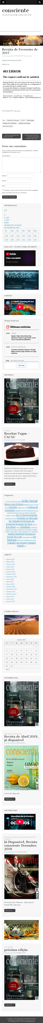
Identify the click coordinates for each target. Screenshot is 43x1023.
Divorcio (13, 515)
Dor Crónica (22, 515)
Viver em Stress (8, 126)
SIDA (18, 540)
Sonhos (22, 540)
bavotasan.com (30, 1021)
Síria (35, 540)
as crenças (8, 501)
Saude (20, 733)
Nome (4, 176)
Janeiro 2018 (10, 586)
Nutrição (7, 430)
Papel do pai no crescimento (24, 529)
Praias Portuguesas (23, 531)
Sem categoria (8, 947)
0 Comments (28, 56)
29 (36, 662)
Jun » (8, 669)
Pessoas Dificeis (13, 531)
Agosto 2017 (10, 596)
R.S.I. (30, 531)
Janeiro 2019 (10, 572)
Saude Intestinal (16, 534)
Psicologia (27, 837)
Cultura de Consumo (13, 120)
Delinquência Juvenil (20, 510)
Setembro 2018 (11, 577)
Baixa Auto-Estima (13, 504)
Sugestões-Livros (28, 540)
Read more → (10, 484)
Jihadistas (25, 527)
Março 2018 (10, 584)
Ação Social (29, 501)
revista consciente (8, 46)
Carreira (13, 507)
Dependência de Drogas (32, 510)
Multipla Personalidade (9, 123)
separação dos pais (27, 537)
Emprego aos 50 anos (11, 518)
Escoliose (11, 527)
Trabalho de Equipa (24, 123)
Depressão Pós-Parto (12, 512)
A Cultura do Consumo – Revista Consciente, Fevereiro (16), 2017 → (32, 136)
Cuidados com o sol (22, 507)
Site (3, 186)
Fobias (18, 527)
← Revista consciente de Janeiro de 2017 (11, 136)
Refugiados (35, 531)
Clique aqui (17, 111)
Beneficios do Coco (28, 504)
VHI (25, 546)
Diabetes (27, 512)
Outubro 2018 (11, 574)
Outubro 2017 (11, 591)
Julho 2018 (10, 579)
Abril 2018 (9, 581)
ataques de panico (16, 501)
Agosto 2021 (10, 559)
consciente (15, 10)
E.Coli (23, 120)
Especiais (7, 837)
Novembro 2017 (11, 589)
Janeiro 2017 (10, 601)
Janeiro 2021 (10, 564)
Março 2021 (10, 562)
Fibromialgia (30, 120)
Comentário (6, 156)
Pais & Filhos (13, 529)
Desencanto (21, 512)
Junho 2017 (10, 599)
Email (4, 181)
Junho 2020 (10, 567)
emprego (32, 515)
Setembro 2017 (11, 594)
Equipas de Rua (24, 524)
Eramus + (34, 524)
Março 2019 (10, 569)
